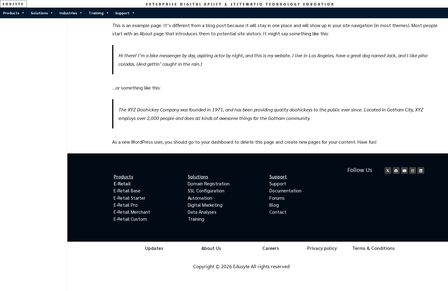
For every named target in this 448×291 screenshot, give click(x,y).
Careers (270, 248)
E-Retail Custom (130, 219)
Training (96, 12)
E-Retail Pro (126, 205)
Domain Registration (208, 183)
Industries (68, 12)
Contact (277, 212)
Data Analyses (202, 212)
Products (11, 12)
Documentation (285, 190)
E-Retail (122, 183)
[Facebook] (396, 170)
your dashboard (217, 141)
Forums (277, 198)
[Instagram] (412, 170)
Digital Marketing (205, 205)
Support (122, 12)
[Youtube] (404, 170)
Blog (274, 205)
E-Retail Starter (129, 198)
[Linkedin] (421, 170)
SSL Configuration (206, 190)
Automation (200, 198)
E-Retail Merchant (132, 212)
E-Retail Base (127, 190)
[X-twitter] (388, 170)
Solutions (39, 12)
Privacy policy (322, 248)
